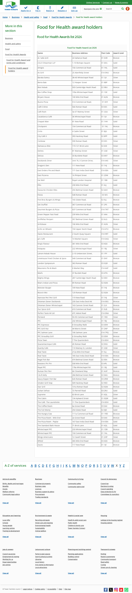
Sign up (74, 10)
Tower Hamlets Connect (76, 528)
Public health (72, 523)
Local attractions (41, 567)
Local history (39, 562)
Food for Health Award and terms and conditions (18, 61)
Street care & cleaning (109, 567)
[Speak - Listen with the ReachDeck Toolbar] (128, 9)
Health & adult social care (77, 520)
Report (50, 10)
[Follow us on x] (111, 590)
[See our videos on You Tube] (121, 590)
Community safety (74, 484)
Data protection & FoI (108, 492)
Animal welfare (40, 531)
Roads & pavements (108, 557)
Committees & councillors (110, 494)
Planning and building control (79, 549)
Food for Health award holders (18, 69)
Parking (103, 554)
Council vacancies (9, 554)
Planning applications (75, 554)
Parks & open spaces (42, 554)
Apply (26, 10)
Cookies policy (40, 589)
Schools (5, 523)
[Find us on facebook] (106, 590)
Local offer (6, 520)
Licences (38, 489)
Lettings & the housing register (112, 520)
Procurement (40, 494)
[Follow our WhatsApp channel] (126, 590)
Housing (104, 516)
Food (45, 17)
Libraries (38, 559)
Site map (67, 589)
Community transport (108, 559)
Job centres (7, 565)
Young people (7, 525)
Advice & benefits (9, 479)
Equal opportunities (9, 562)
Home (5, 17)
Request (62, 10)
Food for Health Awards (62, 17)
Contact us (107, 2)
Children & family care (76, 525)
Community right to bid (76, 487)
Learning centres (9, 528)
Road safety (105, 562)
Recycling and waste (42, 520)
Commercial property (43, 484)
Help (60, 589)
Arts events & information (44, 565)
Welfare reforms (8, 492)
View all (6, 503)
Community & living (75, 479)
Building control (73, 557)
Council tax (105, 484)
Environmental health (43, 525)
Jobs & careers (8, 549)
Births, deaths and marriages (13, 484)
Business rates (40, 486)
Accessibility (51, 589)
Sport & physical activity (43, 557)
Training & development (11, 531)
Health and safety (31, 17)
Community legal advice (11, 494)
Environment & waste (43, 516)
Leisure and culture (42, 549)
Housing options (106, 523)
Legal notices (27, 589)
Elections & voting (107, 486)
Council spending (107, 489)
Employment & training (11, 557)
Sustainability (40, 528)
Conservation (72, 559)
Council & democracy (109, 479)
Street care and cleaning (44, 523)
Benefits (6, 486)
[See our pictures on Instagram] (116, 590)
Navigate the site (91, 9)
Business (16, 17)
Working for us (8, 559)
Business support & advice (44, 492)
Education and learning (11, 516)
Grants (5, 489)
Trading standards (41, 497)
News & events (121, 2)
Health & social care (75, 516)
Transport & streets (108, 549)
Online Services (93, 2)
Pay (37, 10)
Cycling (103, 565)
